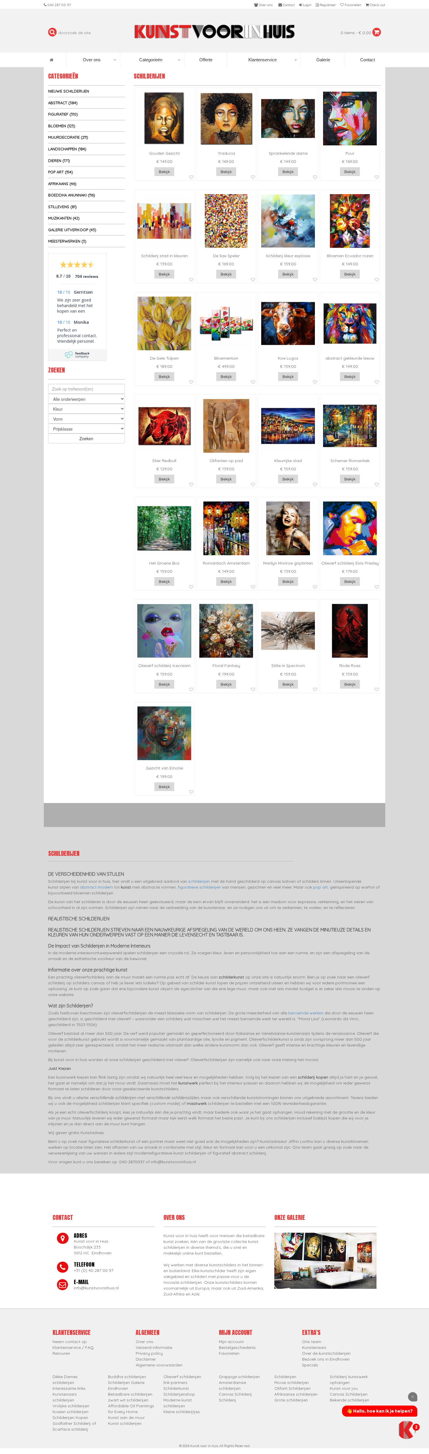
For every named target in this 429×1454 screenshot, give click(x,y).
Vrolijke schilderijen (71, 1405)
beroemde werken (305, 1013)
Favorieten (229, 1353)
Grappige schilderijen (239, 1376)
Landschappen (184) (67, 149)
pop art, (321, 887)
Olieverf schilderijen (182, 1376)
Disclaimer (146, 1359)
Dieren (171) (59, 160)
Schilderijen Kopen (70, 1417)
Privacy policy (149, 1353)
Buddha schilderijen (127, 1376)
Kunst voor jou (344, 1388)
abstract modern (96, 887)
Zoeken (86, 438)
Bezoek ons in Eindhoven (326, 1359)
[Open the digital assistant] (406, 1429)
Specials (310, 1365)
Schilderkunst (176, 1388)
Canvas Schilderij (235, 1394)
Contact (367, 59)
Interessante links (69, 1388)
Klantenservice (262, 59)
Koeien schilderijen (70, 1411)
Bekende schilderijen (349, 1400)
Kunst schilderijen (125, 1423)
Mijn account (231, 1341)
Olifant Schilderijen (292, 1388)
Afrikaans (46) (62, 183)
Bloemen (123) (61, 125)
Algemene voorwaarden (159, 1365)
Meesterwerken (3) (67, 241)
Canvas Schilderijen (348, 1394)
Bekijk (164, 171)
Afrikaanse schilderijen (296, 1394)
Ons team (311, 1341)
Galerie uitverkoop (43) (72, 229)
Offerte (205, 59)
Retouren (61, 1353)
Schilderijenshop (179, 1394)
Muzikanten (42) (64, 218)
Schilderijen (285, 1376)
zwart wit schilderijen (128, 1400)
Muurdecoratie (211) (68, 137)
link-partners (175, 1382)
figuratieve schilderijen (199, 887)
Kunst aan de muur (126, 1417)
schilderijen (199, 881)
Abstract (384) (63, 102)
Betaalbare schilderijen (130, 1394)
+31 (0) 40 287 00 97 (93, 1270)
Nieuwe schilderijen (68, 91)
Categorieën (150, 59)
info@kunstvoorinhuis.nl (96, 1288)
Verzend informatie (154, 1347)
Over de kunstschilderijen (326, 1353)
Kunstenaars (314, 1347)
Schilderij (227, 1400)
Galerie (322, 59)
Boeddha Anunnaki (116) (71, 195)
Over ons (92, 59)
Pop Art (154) (60, 172)
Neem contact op (70, 1341)
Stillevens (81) (62, 206)
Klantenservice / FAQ (73, 1347)
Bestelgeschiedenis (237, 1347)
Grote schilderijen (291, 1400)
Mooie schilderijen (291, 1382)
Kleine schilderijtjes (181, 1411)
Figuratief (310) (63, 114)
